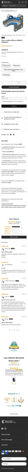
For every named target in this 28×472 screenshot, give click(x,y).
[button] (22, 2)
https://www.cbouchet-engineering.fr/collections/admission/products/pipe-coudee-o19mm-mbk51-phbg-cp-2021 (13, 205)
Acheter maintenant (14, 87)
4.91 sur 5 (17, 222)
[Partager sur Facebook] (10, 134)
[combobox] (14, 5)
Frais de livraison (12, 52)
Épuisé (18, 82)
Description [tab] (4, 140)
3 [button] (14, 330)
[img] (4, 246)
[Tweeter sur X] (7, 134)
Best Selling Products (10, 10)
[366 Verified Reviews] (14, 352)
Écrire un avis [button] (14, 237)
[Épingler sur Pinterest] (13, 134)
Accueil (2, 10)
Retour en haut (14, 414)
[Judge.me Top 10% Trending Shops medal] (21, 400)
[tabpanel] (14, 177)
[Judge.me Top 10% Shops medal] (14, 400)
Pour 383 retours (13, 364)
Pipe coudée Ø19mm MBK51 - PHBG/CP (9, 11)
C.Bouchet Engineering (6, 35)
